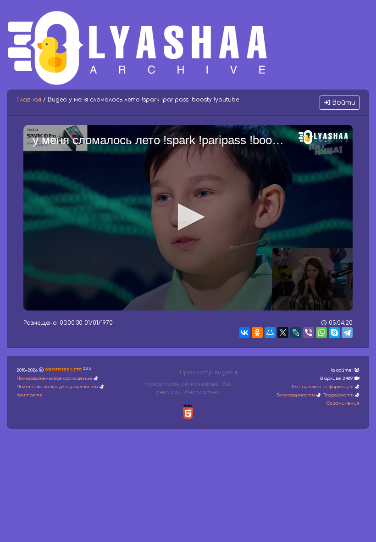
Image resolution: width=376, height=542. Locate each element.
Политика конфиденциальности (57, 386)
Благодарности (295, 395)
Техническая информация (322, 386)
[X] (282, 332)
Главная (29, 99)
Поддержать (338, 395)
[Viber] (308, 332)
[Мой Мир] (270, 332)
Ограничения (342, 403)
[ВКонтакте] (244, 332)
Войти (342, 102)
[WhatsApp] (321, 332)
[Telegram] (347, 332)
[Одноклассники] (257, 332)
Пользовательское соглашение (54, 378)
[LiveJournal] (295, 332)
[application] (188, 218)
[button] (188, 217)
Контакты (30, 395)
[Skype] (334, 332)
